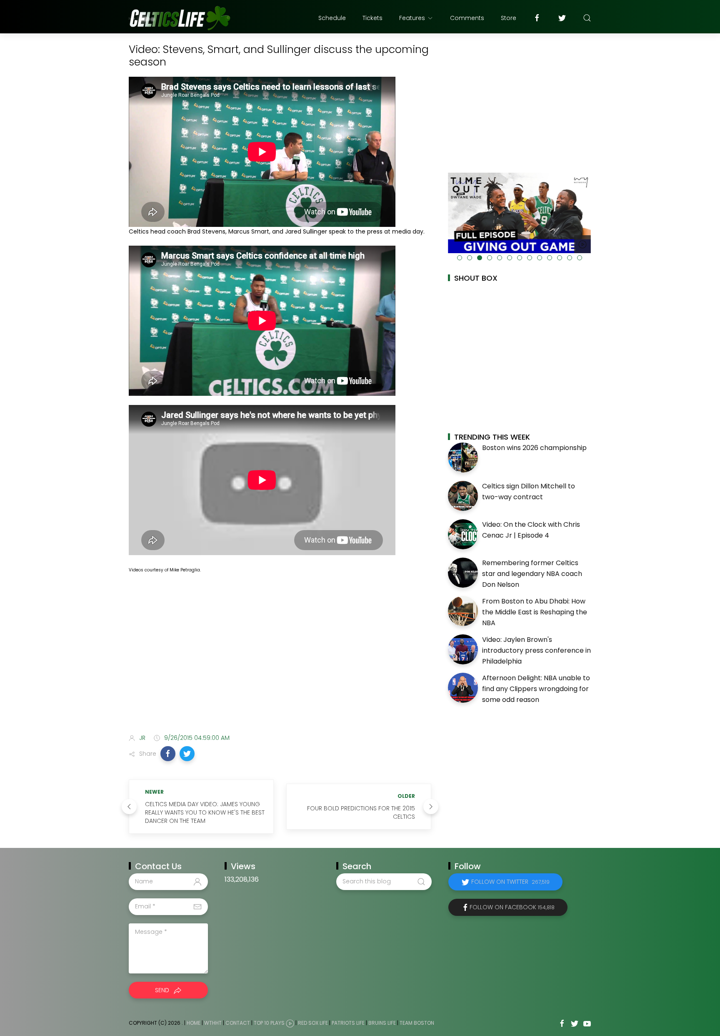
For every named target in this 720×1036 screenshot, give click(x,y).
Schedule (332, 18)
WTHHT (213, 1022)
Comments (467, 18)
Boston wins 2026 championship (534, 448)
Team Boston (417, 1022)
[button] (167, 753)
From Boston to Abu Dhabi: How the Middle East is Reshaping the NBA (534, 611)
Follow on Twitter (510, 882)
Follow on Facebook (512, 907)
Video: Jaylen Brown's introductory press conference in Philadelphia (536, 650)
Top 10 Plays (269, 1022)
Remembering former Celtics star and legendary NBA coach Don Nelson (532, 573)
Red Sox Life (313, 1022)
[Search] (587, 17)
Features (412, 18)
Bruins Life (382, 1022)
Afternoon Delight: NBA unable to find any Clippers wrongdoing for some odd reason (536, 688)
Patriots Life (348, 1022)
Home (193, 1022)
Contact (237, 1022)
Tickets (372, 18)
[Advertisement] (280, 661)
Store (508, 18)
